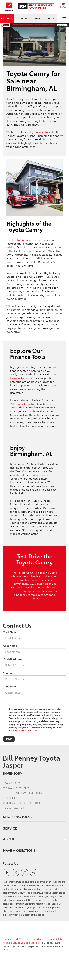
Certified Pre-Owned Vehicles (22, 792)
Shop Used (36, 18)
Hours (37, 942)
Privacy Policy (22, 730)
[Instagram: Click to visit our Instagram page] (24, 872)
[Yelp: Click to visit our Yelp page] (33, 872)
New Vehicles (11, 782)
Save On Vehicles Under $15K (21, 802)
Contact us (41, 583)
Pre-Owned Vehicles (16, 787)
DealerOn (30, 938)
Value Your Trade (20, 404)
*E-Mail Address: (13, 659)
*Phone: (8, 673)
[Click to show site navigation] (64, 18)
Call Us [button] (6, 18)
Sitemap (40, 938)
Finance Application (22, 378)
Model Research (13, 807)
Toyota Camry (20, 240)
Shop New (21, 18)
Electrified (10, 797)
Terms (35, 730)
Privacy (50, 938)
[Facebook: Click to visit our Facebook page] (7, 872)
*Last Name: (10, 645)
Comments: (10, 686)
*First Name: (10, 632)
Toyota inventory (40, 132)
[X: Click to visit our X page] (16, 872)
